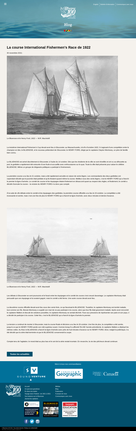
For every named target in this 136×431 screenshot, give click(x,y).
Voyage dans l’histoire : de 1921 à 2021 (38, 394)
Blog (56, 389)
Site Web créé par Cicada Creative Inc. (11, 429)
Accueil (27, 386)
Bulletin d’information (107, 4)
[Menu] (5, 3)
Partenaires (59, 391)
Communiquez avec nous (124, 4)
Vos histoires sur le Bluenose (34, 396)
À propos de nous (61, 394)
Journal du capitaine (31, 398)
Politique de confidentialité (30, 428)
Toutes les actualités (19, 354)
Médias (57, 386)
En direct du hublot (31, 391)
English (95, 4)
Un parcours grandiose (32, 389)
